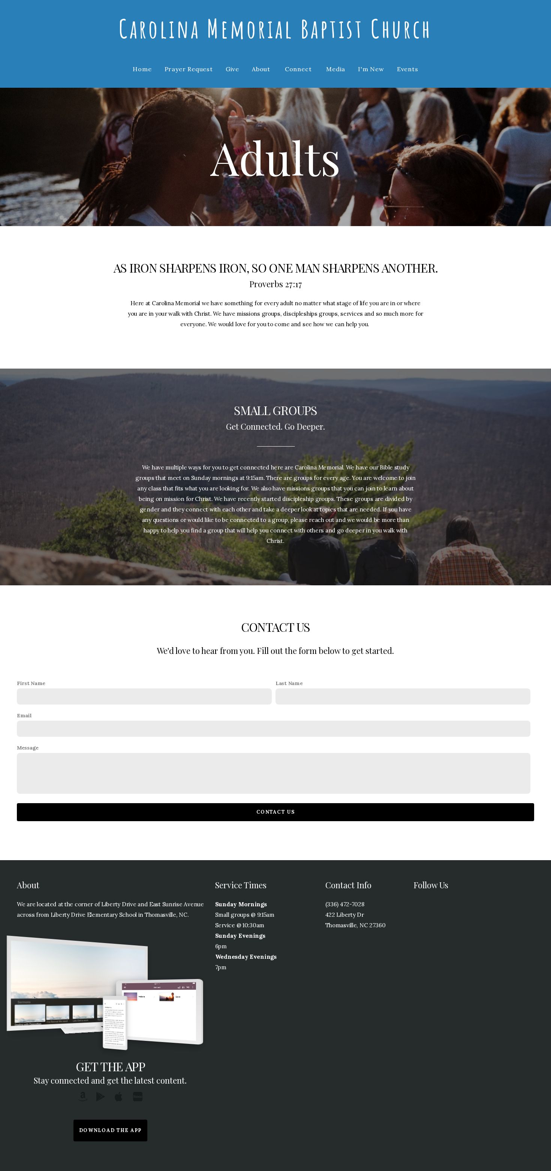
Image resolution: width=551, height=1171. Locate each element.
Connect (299, 69)
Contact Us (275, 812)
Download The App (110, 1130)
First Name (31, 683)
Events (407, 69)
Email (24, 715)
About (262, 69)
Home (142, 69)
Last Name (289, 683)
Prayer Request (189, 69)
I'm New (371, 69)
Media (335, 69)
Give (232, 69)
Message (28, 747)
